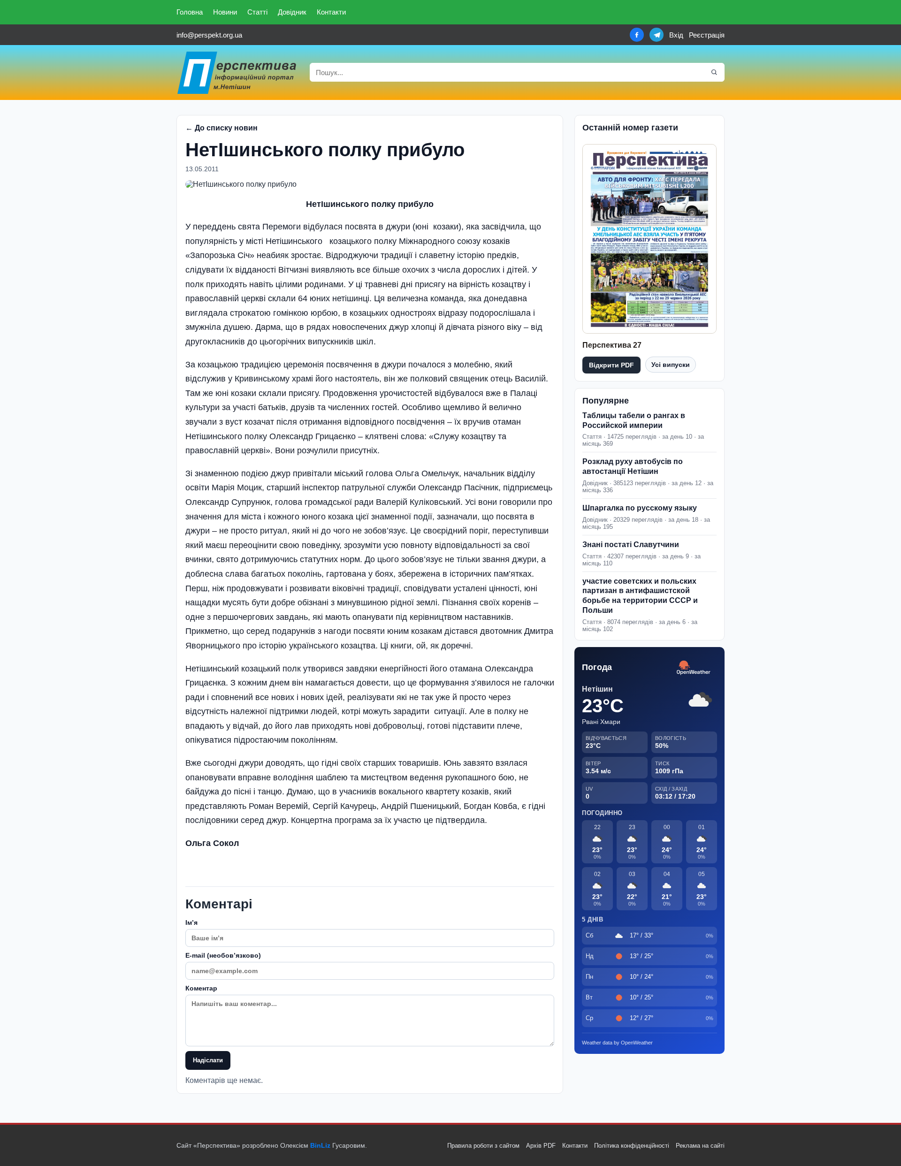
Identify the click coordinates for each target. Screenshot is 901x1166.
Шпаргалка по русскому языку (639, 508)
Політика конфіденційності (631, 1145)
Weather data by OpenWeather (617, 1042)
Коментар (201, 988)
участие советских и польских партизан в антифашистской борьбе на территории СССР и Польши (640, 595)
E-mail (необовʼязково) (223, 955)
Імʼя (191, 922)
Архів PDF (541, 1145)
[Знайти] (714, 72)
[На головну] (237, 72)
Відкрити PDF (611, 365)
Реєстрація (707, 34)
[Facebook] (637, 35)
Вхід (676, 34)
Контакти (331, 12)
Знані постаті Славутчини (630, 545)
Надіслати (208, 1060)
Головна (189, 12)
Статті (257, 12)
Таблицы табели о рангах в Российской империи (633, 420)
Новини (225, 12)
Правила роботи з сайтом (483, 1145)
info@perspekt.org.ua (209, 34)
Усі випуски (670, 364)
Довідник (292, 12)
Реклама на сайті (700, 1145)
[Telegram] (656, 35)
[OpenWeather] (693, 668)
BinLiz (320, 1145)
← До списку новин (221, 128)
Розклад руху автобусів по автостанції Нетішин (632, 466)
